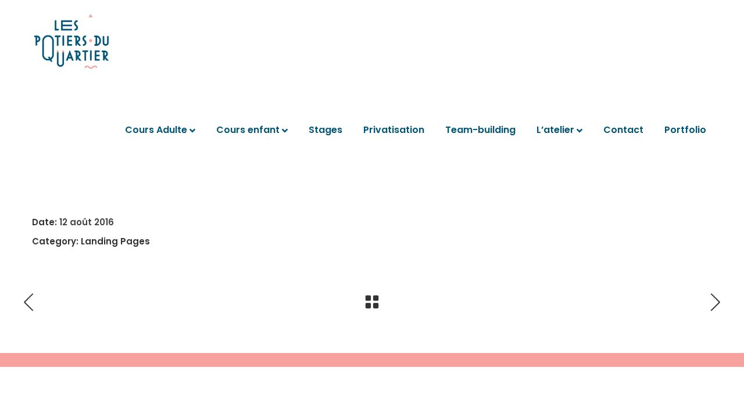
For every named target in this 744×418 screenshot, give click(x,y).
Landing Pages (115, 241)
